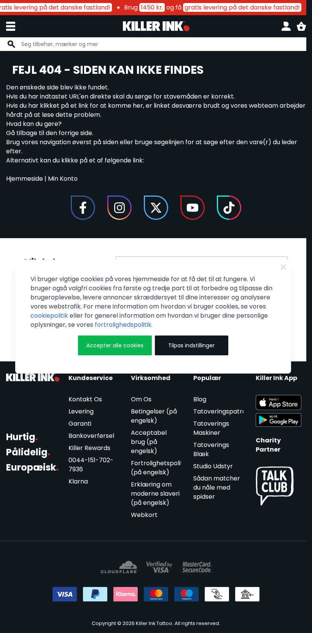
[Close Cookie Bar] (283, 267)
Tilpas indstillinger (191, 345)
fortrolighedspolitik (123, 324)
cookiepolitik (49, 315)
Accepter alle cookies (114, 345)
